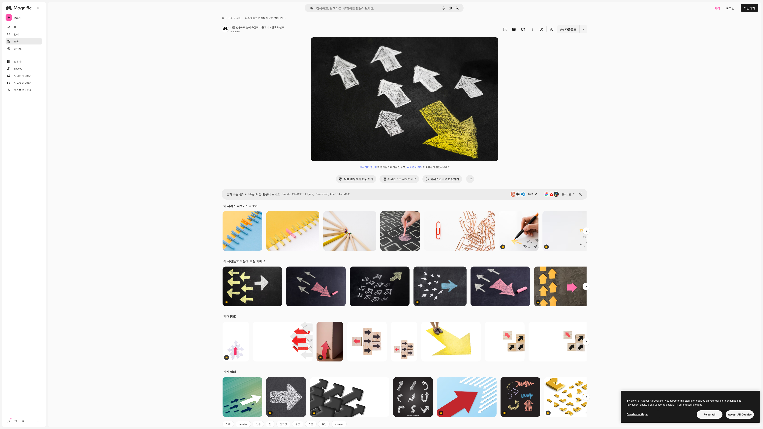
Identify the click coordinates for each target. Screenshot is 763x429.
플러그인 (566, 194)
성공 (258, 424)
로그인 (730, 8)
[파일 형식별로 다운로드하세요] (583, 29)
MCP (531, 194)
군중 (297, 424)
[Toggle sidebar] (39, 8)
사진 (238, 17)
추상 (323, 424)
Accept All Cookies (740, 414)
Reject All (710, 414)
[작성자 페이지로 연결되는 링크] (225, 29)
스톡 (230, 17)
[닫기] (580, 194)
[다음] (586, 231)
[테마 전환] (23, 421)
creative (243, 424)
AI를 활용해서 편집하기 (358, 179)
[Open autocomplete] (310, 8)
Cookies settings (637, 414)
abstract (339, 424)
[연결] (9, 421)
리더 (228, 424)
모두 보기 (252, 206)
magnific (235, 31)
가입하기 (749, 8)
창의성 (283, 424)
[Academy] (16, 421)
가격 (717, 8)
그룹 (310, 424)
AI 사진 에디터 (414, 167)
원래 (334, 45)
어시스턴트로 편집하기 (444, 179)
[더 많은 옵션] (532, 29)
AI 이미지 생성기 (368, 167)
